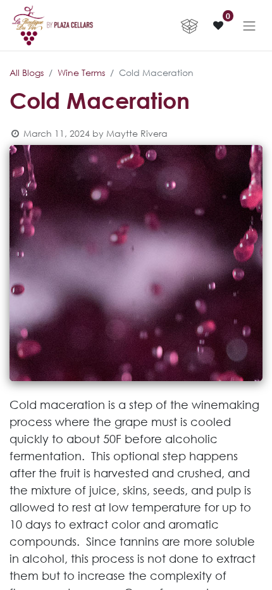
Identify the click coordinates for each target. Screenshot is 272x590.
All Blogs (26, 72)
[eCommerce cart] (189, 25)
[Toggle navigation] (249, 25)
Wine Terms (81, 72)
